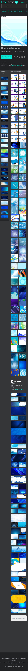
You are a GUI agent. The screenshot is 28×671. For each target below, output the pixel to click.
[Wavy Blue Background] (22, 289)
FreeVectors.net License (16, 65)
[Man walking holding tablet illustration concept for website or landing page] (22, 77)
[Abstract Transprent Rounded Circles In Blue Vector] (22, 177)
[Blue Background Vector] (22, 365)
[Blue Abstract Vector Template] (15, 145)
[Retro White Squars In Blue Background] (22, 225)
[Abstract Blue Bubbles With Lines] (14, 250)
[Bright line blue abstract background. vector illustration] (4, 203)
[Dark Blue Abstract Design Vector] (22, 193)
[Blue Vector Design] (15, 217)
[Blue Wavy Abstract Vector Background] (22, 333)
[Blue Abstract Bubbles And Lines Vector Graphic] (22, 242)
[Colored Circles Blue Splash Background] (23, 309)
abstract (4, 11)
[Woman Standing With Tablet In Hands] (14, 138)
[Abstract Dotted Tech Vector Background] (22, 185)
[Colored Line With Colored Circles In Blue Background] (14, 266)
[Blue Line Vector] (22, 153)
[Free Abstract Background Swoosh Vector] (14, 161)
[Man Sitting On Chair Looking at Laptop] (22, 111)
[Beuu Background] (14, 365)
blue (20, 11)
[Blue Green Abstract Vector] (22, 325)
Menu (22, 2)
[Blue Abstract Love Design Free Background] (22, 258)
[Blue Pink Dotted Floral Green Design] (14, 325)
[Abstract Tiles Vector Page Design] (22, 357)
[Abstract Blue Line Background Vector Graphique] (22, 210)
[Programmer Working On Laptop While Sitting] (22, 138)
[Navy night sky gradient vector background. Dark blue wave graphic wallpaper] (4, 194)
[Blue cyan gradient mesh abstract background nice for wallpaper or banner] (4, 155)
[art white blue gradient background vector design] (4, 93)
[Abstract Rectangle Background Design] (15, 309)
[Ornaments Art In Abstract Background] (22, 202)
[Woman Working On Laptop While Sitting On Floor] (22, 132)
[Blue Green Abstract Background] (22, 302)
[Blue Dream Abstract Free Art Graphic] (23, 145)
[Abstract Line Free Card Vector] (22, 169)
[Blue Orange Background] (15, 372)
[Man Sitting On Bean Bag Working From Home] (14, 118)
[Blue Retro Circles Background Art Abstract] (14, 225)
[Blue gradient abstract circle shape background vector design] (4, 103)
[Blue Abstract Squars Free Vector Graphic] (14, 258)
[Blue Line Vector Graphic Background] (14, 210)
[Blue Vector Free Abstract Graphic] (14, 202)
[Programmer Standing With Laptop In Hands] (14, 125)
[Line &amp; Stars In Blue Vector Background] (22, 317)
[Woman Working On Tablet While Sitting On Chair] (14, 132)
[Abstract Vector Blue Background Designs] (14, 317)
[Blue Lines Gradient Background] (22, 295)
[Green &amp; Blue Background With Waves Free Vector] (14, 169)
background (13, 11)
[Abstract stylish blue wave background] (13, 542)
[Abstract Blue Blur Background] (14, 348)
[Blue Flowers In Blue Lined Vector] (23, 372)
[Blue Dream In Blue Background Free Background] (14, 177)
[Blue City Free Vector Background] (22, 161)
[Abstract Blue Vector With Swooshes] (14, 281)
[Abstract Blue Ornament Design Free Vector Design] (22, 250)
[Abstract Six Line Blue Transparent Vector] (22, 233)
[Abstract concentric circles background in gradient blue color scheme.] (15, 579)
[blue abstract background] (23, 217)
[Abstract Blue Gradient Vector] (21, 348)
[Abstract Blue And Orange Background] (22, 273)
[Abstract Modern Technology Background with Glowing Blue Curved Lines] (4, 127)
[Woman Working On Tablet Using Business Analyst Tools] (22, 125)
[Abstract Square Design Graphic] (14, 153)
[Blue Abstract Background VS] (14, 357)
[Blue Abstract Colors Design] (14, 341)
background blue (19, 389)
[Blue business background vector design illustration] (22, 464)
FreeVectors (9, 2)
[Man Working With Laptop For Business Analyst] (22, 118)
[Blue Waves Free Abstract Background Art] (14, 193)
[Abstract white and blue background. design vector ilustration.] (4, 141)
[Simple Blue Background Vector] (22, 266)
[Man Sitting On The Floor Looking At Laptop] (14, 111)
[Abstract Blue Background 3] (14, 333)
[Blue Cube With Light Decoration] (14, 289)
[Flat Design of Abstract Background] (14, 295)
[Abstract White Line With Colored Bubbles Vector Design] (14, 242)
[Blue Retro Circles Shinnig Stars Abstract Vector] (14, 233)
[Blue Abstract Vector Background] (22, 341)
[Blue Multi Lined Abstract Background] (14, 273)
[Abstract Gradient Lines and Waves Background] (14, 302)
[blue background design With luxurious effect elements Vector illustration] (4, 198)
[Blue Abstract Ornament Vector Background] (14, 185)
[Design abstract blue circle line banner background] (4, 117)
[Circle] (22, 281)
